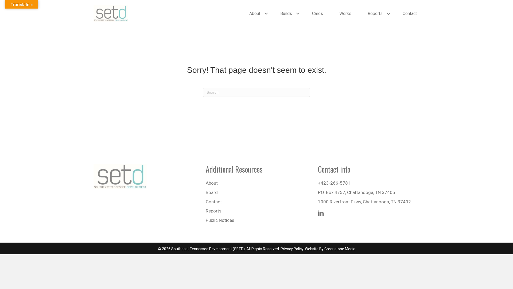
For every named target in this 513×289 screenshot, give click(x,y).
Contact (410, 13)
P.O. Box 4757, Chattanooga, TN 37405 (356, 192)
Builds (286, 13)
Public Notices (220, 220)
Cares (317, 13)
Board (212, 192)
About (254, 13)
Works (345, 13)
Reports (375, 13)
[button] (266, 13)
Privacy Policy (292, 249)
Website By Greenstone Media (330, 249)
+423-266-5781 (334, 183)
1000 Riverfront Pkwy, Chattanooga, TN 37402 (364, 201)
